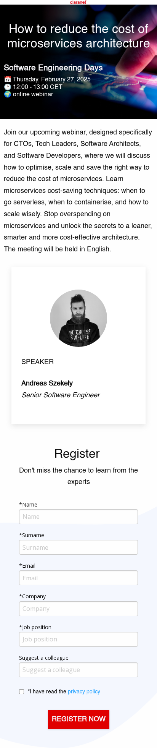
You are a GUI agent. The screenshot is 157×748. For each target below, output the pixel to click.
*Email (27, 565)
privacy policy (84, 692)
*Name (28, 504)
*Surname (31, 535)
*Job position (35, 627)
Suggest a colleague (44, 657)
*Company (32, 596)
